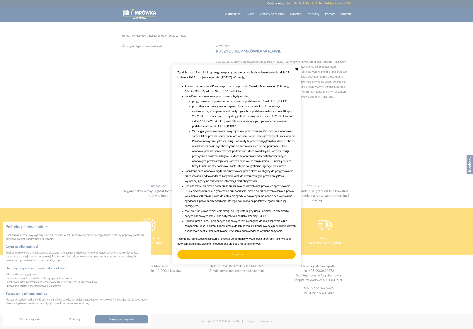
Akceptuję (236, 254)
